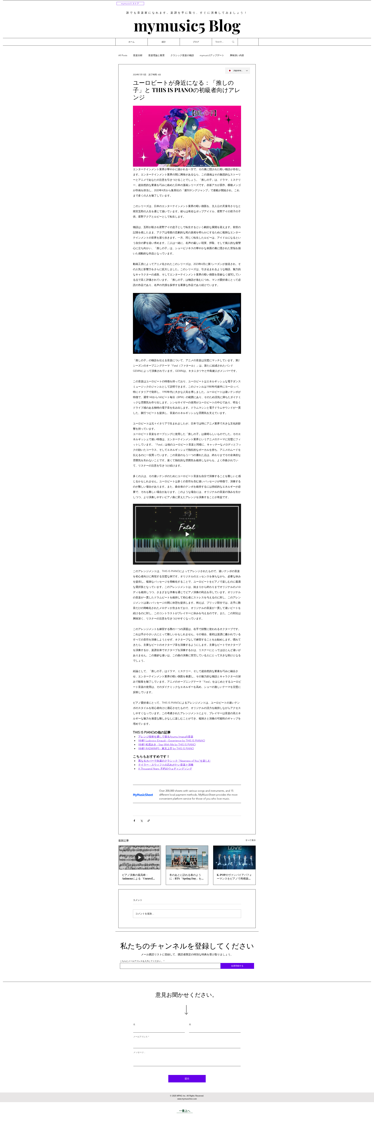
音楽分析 (137, 55)
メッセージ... (139, 1052)
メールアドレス (140, 1037)
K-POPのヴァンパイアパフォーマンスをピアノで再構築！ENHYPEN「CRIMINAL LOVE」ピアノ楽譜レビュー (234, 876)
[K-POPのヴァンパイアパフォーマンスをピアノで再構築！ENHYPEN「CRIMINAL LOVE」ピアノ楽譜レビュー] (234, 857)
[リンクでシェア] (148, 820)
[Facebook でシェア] (134, 820)
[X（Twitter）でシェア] (141, 820)
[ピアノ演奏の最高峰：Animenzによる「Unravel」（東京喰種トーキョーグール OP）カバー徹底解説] (139, 857)
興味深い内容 (237, 55)
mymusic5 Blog (187, 25)
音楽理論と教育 (156, 55)
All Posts (122, 55)
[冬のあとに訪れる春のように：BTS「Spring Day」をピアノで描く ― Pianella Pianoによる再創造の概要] (187, 857)
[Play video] (187, 323)
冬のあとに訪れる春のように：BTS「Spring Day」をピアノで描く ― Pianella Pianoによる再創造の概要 (186, 876)
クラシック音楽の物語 (182, 55)
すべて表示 (250, 840)
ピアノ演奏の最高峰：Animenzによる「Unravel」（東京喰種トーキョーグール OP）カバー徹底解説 (139, 876)
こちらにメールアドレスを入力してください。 (141, 961)
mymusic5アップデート (212, 55)
